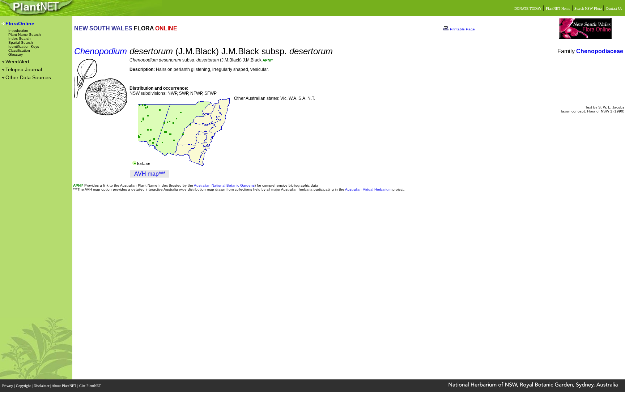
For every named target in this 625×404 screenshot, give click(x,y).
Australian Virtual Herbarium (368, 189)
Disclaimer (42, 386)
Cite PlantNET (90, 386)
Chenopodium (100, 51)
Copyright (24, 386)
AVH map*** (149, 174)
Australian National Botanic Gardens (224, 185)
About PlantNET (64, 386)
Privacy (8, 386)
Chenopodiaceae (599, 51)
